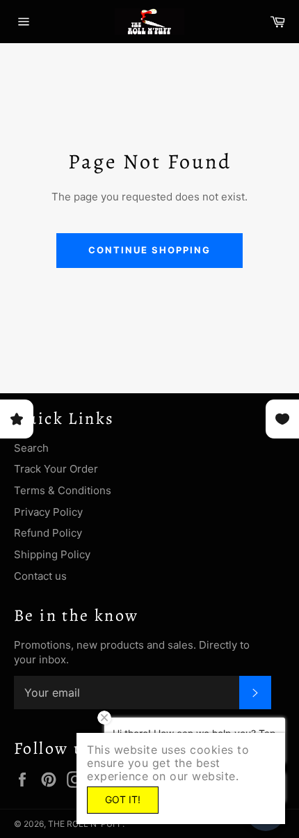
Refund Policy (48, 532)
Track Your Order (56, 468)
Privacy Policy (48, 512)
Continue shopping (149, 249)
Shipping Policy (52, 554)
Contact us (40, 576)
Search (31, 447)
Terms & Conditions (62, 490)
